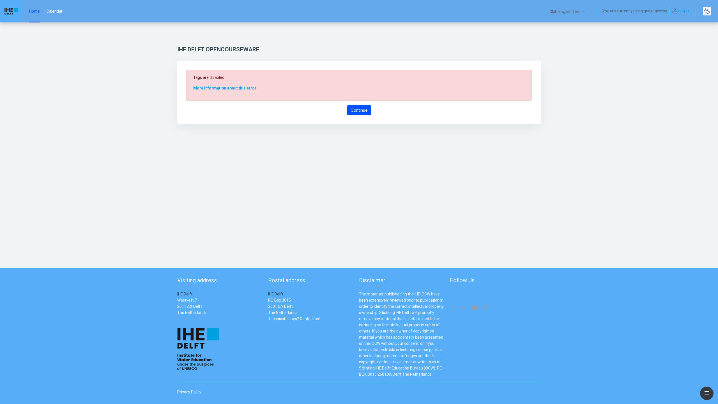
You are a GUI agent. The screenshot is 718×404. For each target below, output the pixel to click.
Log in (683, 10)
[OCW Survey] (268, 325)
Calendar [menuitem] (55, 11)
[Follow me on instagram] (485, 308)
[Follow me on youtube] (474, 308)
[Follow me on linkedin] (463, 307)
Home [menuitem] (34, 11)
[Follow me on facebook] (453, 307)
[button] (567, 11)
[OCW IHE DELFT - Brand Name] (11, 11)
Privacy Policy (189, 392)
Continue (359, 110)
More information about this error (224, 88)
